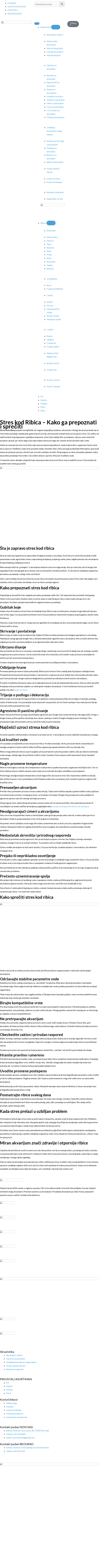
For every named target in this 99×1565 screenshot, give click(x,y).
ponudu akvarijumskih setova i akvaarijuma (70, 806)
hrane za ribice (21, 690)
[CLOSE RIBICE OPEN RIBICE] (51, 223)
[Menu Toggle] (36, 23)
